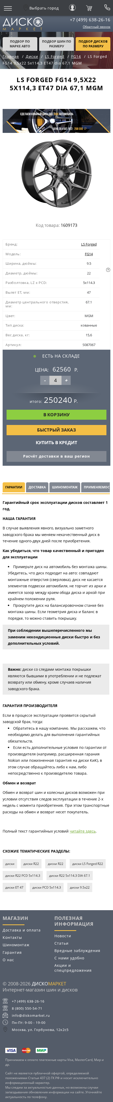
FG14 (89, 254)
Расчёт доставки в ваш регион (56, 456)
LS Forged (89, 244)
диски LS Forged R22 (87, 863)
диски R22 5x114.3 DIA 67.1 (69, 875)
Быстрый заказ (56, 430)
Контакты (12, 937)
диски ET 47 (14, 887)
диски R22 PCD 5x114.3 (22, 875)
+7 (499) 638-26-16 (90, 20)
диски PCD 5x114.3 (46, 887)
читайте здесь (83, 831)
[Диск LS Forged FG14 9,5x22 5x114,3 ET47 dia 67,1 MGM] (56, 175)
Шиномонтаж (16, 944)
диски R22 (31, 863)
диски (9, 863)
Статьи (61, 943)
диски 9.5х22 (80, 887)
